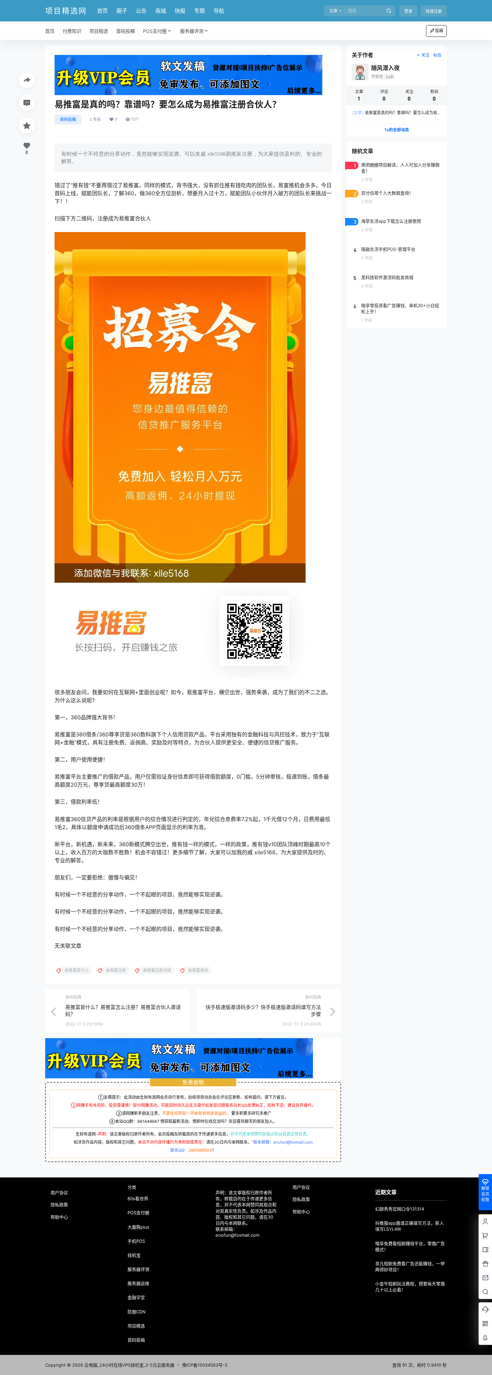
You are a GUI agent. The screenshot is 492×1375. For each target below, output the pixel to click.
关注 (425, 55)
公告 (141, 10)
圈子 (121, 10)
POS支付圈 (155, 31)
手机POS (136, 1241)
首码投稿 (68, 119)
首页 (102, 10)
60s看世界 (138, 1198)
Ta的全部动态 (396, 129)
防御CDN (137, 1311)
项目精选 (136, 1325)
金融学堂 (136, 1297)
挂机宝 (134, 1255)
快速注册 (434, 11)
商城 (160, 10)
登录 (408, 11)
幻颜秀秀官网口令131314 (399, 1209)
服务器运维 (138, 1283)
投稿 (439, 30)
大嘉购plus (138, 1227)
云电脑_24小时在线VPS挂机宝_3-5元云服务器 (128, 1365)
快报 (180, 10)
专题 (199, 10)
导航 (219, 10)
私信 (437, 55)
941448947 (148, 1121)
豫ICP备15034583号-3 (204, 1365)
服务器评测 (191, 31)
